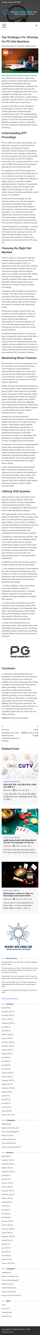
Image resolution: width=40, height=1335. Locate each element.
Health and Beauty (8, 1139)
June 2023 (5, 1099)
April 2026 (5, 1008)
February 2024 (7, 1073)
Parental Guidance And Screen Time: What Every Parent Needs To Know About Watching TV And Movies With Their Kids (20, 970)
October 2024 (6, 1050)
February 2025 (7, 1034)
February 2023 (7, 1115)
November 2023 (7, 1080)
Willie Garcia (30, 46)
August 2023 (6, 1092)
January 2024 (6, 1076)
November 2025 (7, 1015)
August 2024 (6, 1053)
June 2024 (5, 1061)
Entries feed (5, 1308)
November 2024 (7, 1046)
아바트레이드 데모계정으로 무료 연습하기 (15, 990)
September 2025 (7, 1023)
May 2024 (5, 1065)
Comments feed (7, 1312)
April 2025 (5, 1031)
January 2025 (6, 1038)
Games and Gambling (19, 718)
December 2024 (7, 1042)
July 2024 (5, 1057)
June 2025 (5, 1027)
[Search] (36, 25)
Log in (4, 1305)
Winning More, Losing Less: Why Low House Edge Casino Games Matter (18, 894)
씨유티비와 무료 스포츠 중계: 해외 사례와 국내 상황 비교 (20, 962)
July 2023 (5, 1095)
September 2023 (7, 1088)
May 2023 (5, 1103)
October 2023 (6, 1084)
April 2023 (5, 1107)
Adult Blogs (5, 1124)
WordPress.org (6, 1316)
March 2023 (6, 1111)
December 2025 (7, 1011)
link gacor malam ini (10, 998)
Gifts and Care (6, 1135)
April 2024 (5, 1069)
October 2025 (6, 1019)
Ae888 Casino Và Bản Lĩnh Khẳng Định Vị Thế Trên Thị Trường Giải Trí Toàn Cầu (19, 841)
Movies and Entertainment (10, 1147)
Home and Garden (8, 1143)
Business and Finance (9, 1128)
